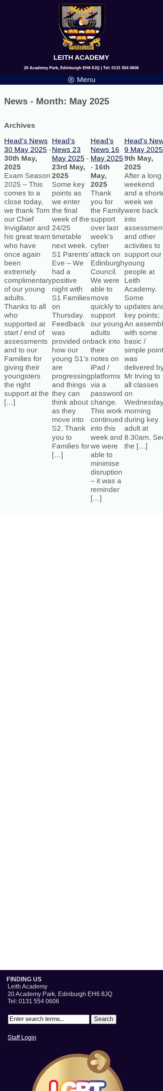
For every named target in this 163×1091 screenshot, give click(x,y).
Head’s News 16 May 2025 (107, 149)
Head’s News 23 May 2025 (68, 149)
